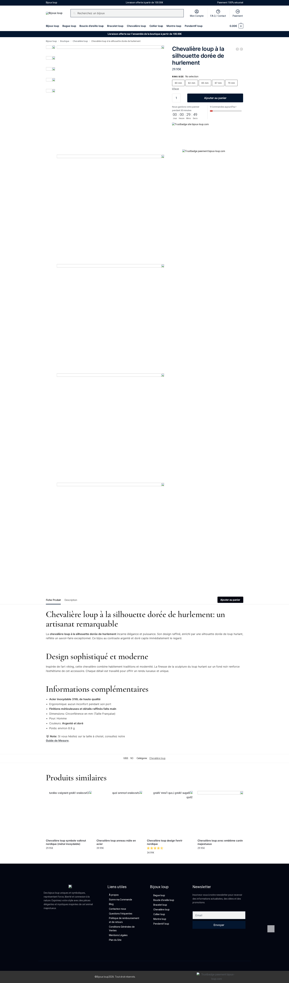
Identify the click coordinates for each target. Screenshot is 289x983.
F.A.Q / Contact (218, 16)
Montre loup (159, 919)
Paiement (238, 16)
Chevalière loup (80, 41)
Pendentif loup (161, 924)
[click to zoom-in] (110, 99)
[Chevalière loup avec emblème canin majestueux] (241, 49)
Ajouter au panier (215, 98)
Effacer (175, 88)
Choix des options (69, 855)
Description (70, 600)
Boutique (64, 41)
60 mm (178, 83)
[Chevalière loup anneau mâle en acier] (119, 814)
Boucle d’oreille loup (163, 900)
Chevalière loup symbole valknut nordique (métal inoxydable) (66, 842)
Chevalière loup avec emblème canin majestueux (220, 842)
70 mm (231, 83)
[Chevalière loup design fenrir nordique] (169, 814)
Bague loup (159, 895)
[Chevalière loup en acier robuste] (237, 49)
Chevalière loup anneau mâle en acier (116, 842)
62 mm (191, 83)
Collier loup (159, 914)
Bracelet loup (160, 905)
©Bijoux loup (101, 977)
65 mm (205, 83)
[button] (155, 848)
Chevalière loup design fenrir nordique (164, 842)
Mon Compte (197, 16)
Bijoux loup (51, 41)
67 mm (218, 83)
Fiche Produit (53, 600)
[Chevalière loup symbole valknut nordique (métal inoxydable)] (68, 814)
